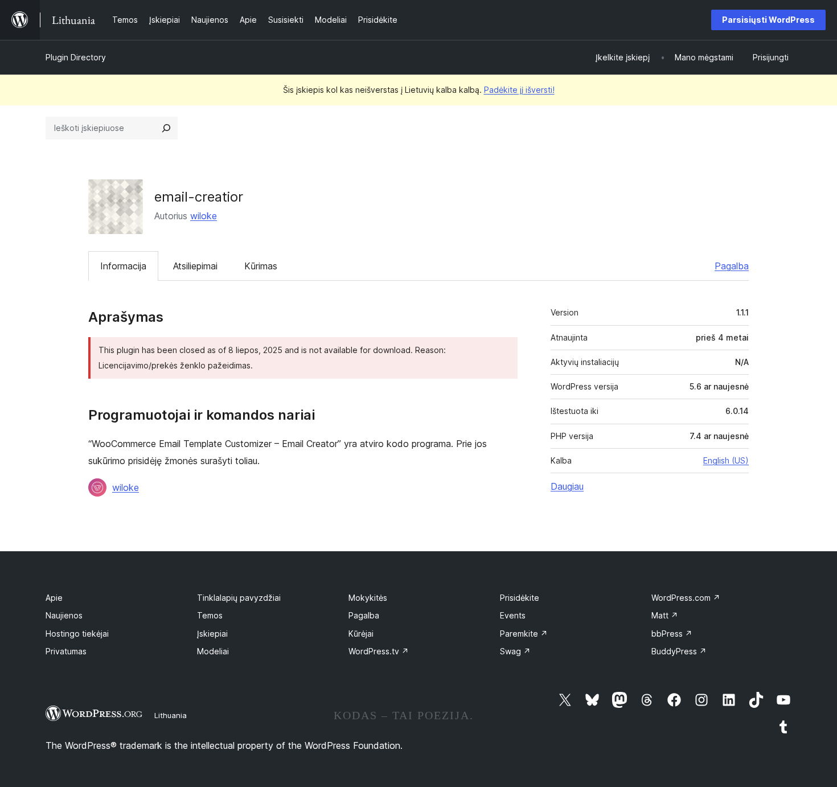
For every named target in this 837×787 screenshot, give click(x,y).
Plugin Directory (76, 57)
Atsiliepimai (195, 266)
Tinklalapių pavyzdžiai (239, 597)
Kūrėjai (361, 633)
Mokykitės (367, 597)
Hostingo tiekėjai (77, 633)
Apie (54, 597)
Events (513, 615)
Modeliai (213, 651)
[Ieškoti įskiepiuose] (166, 128)
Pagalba (732, 266)
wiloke (203, 216)
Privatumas (66, 651)
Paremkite (524, 633)
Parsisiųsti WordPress (768, 19)
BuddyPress (679, 651)
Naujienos (64, 615)
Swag (515, 651)
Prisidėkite (519, 597)
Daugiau (567, 486)
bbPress (671, 633)
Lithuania (170, 715)
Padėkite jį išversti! (519, 90)
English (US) (726, 460)
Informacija (123, 266)
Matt (664, 615)
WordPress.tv (378, 651)
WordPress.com (685, 597)
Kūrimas (260, 266)
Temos (210, 615)
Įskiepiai (212, 633)
